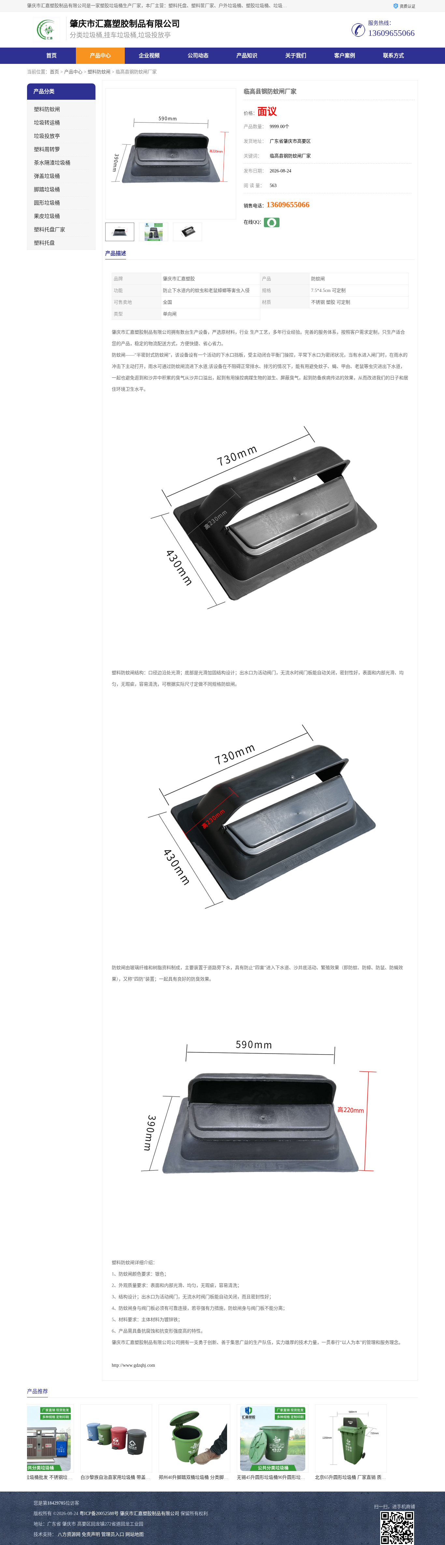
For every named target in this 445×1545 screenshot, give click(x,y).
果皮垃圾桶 (47, 216)
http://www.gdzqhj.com (133, 1365)
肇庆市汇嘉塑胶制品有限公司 (149, 1513)
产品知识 (247, 55)
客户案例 (344, 55)
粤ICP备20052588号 (99, 1513)
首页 (51, 55)
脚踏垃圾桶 (47, 189)
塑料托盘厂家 (49, 229)
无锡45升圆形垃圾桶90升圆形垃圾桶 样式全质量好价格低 (244, 1477)
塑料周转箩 (47, 149)
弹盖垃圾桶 (47, 176)
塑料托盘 (44, 243)
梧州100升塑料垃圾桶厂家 (379, 1477)
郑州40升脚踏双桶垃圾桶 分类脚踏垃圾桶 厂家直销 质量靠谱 (169, 1477)
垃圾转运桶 (47, 122)
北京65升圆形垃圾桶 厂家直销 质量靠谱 (305, 1477)
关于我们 (295, 55)
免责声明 (91, 1534)
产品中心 (100, 55)
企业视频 (149, 55)
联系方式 (393, 55)
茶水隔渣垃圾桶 (52, 163)
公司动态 (198, 55)
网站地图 (134, 1534)
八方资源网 (69, 1534)
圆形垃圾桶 (47, 203)
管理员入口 (112, 1534)
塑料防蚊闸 (99, 71)
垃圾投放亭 (47, 136)
